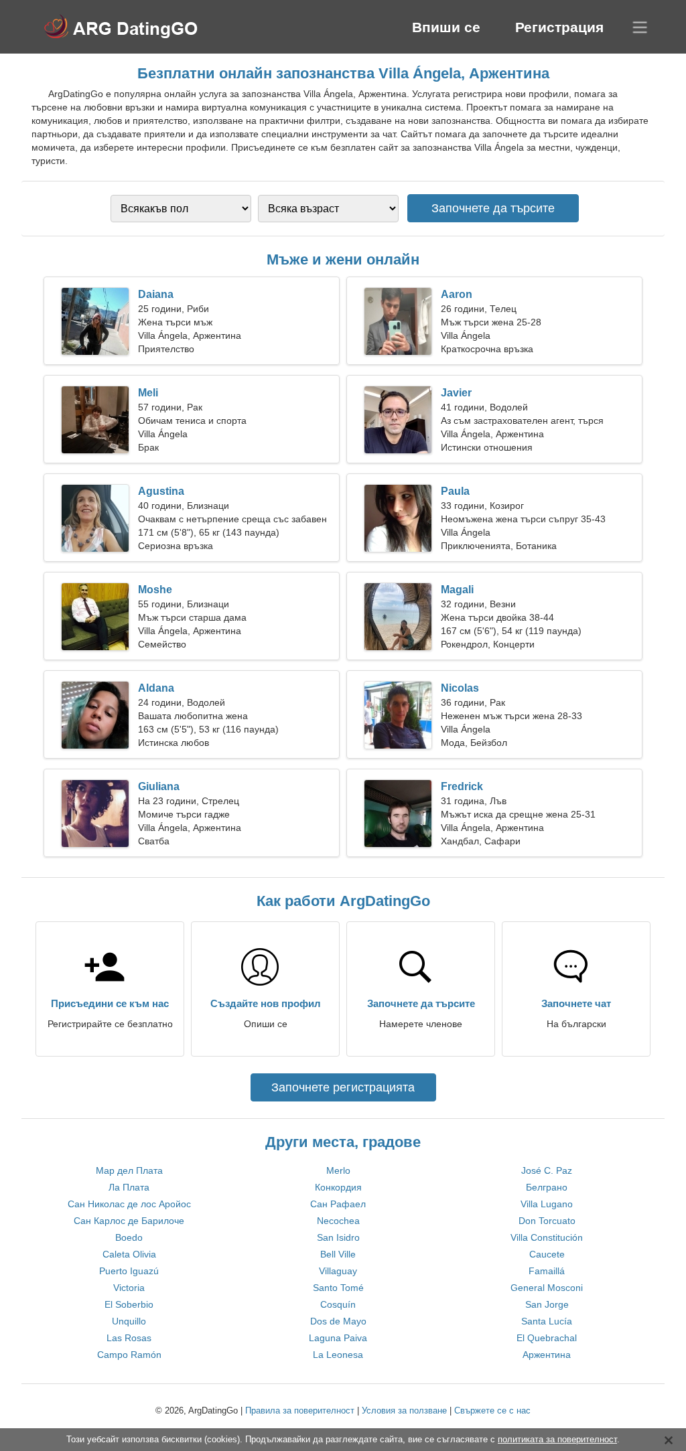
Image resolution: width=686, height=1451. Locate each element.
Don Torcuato (547, 1220)
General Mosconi (546, 1287)
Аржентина (547, 1354)
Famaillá (547, 1271)
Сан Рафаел (338, 1204)
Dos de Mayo (338, 1321)
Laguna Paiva (338, 1337)
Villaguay (338, 1271)
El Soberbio (129, 1304)
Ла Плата (129, 1187)
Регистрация (559, 27)
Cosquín (338, 1304)
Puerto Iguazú (129, 1271)
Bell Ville (338, 1254)
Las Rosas (129, 1337)
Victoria (129, 1287)
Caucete (547, 1254)
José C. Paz (546, 1170)
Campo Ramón (129, 1354)
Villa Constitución (546, 1237)
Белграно (546, 1187)
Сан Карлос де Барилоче (129, 1220)
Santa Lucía (546, 1321)
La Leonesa (338, 1354)
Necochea (338, 1220)
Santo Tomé (338, 1287)
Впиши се (446, 27)
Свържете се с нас (492, 1410)
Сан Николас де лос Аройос (129, 1204)
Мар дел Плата (129, 1170)
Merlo (338, 1170)
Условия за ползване (404, 1410)
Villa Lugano (547, 1204)
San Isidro (338, 1237)
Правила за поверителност (299, 1410)
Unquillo (129, 1321)
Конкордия (338, 1187)
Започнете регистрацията (343, 1087)
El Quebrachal (547, 1337)
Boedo (129, 1237)
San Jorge (547, 1304)
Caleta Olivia (129, 1254)
